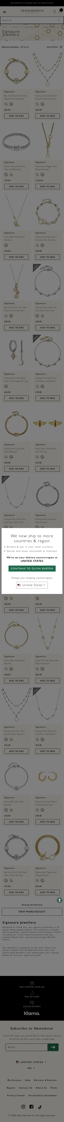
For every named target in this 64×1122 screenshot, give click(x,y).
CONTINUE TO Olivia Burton (32, 568)
